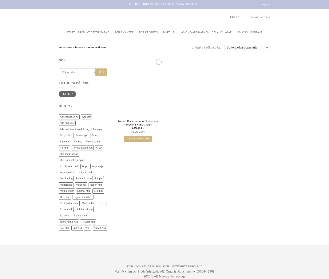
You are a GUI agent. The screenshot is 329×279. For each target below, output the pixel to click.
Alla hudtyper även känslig (74, 129)
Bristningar (82, 135)
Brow (94, 135)
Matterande (66, 184)
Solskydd (65, 215)
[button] (237, 17)
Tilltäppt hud (88, 221)
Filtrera (67, 94)
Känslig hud (85, 172)
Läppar (99, 178)
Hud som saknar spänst (73, 160)
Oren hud (65, 197)
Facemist (65, 141)
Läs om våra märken (194, 32)
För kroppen (148, 32)
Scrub (102, 203)
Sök (101, 72)
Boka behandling (260, 17)
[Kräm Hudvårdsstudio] (82, 17)
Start (71, 32)
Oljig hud (98, 190)
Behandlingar (222, 32)
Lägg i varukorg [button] (138, 139)
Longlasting (66, 178)
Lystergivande (84, 178)
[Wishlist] (159, 62)
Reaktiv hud (88, 203)
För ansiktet (124, 32)
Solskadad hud (84, 209)
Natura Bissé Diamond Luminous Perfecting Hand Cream (138, 122)
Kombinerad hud (69, 166)
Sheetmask (66, 209)
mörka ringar (67, 190)
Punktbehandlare (69, 203)
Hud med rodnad (69, 154)
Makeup (168, 32)
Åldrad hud (100, 228)
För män (64, 147)
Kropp (84, 166)
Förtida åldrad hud (83, 147)
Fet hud (78, 141)
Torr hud (64, 228)
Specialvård (80, 215)
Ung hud (77, 228)
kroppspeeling (67, 172)
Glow (99, 147)
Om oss (242, 32)
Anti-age (97, 129)
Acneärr (86, 116)
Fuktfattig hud (93, 141)
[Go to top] (321, 273)
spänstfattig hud (69, 221)
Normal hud (83, 190)
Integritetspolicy (187, 266)
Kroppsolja (97, 166)
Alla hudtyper (67, 123)
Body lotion (66, 135)
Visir (87, 228)
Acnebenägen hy (69, 116)
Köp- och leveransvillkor (148, 266)
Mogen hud (96, 184)
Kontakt (256, 32)
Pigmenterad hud (83, 197)
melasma (81, 184)
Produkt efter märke (93, 32)
